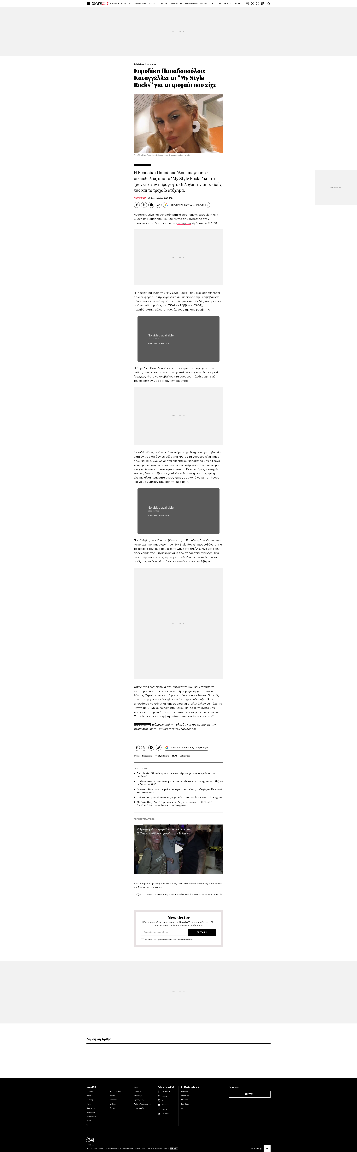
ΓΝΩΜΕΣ (164, 3)
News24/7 (185, 1091)
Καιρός (228, 3)
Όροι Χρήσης (139, 1100)
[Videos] (252, 3)
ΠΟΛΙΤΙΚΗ (126, 3)
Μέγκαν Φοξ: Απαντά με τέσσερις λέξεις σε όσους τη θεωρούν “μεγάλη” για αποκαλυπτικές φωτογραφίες (174, 803)
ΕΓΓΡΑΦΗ (249, 1094)
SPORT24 (185, 1095)
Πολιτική (89, 1095)
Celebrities (139, 64)
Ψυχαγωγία (91, 1116)
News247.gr (188, 728)
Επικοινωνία (139, 1108)
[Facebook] (137, 205)
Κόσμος (89, 1100)
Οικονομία (90, 1108)
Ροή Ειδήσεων (115, 1091)
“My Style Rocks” (177, 293)
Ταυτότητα (138, 1095)
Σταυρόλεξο (177, 894)
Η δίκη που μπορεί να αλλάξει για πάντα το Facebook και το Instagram (180, 797)
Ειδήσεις (158, 724)
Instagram (151, 64)
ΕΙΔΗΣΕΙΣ (239, 3)
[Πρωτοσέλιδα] (247, 3)
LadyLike (185, 1104)
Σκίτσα (112, 1095)
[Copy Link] (158, 205)
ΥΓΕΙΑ (218, 3)
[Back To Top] (267, 1148)
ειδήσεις (213, 884)
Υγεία (88, 1121)
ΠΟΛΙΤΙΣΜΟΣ (191, 3)
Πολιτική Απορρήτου (142, 1104)
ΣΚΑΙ (171, 305)
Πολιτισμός (91, 1112)
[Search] (269, 3)
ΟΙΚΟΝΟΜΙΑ (140, 3)
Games (148, 894)
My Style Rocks (162, 756)
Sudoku (189, 894)
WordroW (199, 894)
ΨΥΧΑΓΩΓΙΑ (206, 3)
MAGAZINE (176, 3)
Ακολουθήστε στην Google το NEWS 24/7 (156, 884)
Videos (113, 1104)
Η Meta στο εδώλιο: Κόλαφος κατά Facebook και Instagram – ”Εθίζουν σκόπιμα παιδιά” (180, 782)
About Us (138, 1091)
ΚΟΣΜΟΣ (153, 3)
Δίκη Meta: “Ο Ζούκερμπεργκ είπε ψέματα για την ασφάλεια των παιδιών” (176, 774)
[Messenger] (151, 205)
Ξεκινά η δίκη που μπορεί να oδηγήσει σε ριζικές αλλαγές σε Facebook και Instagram (180, 790)
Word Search (214, 894)
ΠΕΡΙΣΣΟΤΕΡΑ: (141, 768)
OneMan (184, 1100)
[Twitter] (144, 205)
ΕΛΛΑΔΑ (114, 3)
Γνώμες (89, 1104)
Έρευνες (89, 1125)
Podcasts (113, 1100)
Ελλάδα (89, 1091)
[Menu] (88, 3)
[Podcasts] (257, 3)
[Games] (262, 3)
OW (182, 1108)
